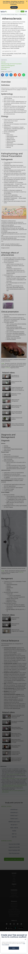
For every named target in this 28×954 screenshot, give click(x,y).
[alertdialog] (14, 4)
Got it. (13, 948)
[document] (14, 477)
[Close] (25, 939)
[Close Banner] (26, 1)
